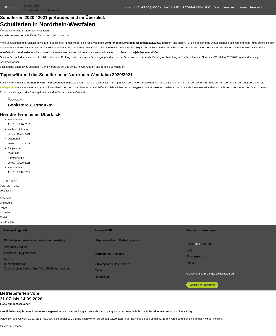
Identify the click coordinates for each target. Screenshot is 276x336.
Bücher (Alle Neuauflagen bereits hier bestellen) (34, 240)
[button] (268, 7)
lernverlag (86, 87)
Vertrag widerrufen (202, 284)
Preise (190, 243)
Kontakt (191, 262)
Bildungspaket (195, 256)
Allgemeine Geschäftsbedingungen (117, 240)
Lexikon (9, 259)
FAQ (189, 250)
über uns (206, 243)
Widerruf (100, 270)
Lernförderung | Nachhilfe (20, 253)
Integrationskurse (15, 263)
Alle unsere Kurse (15, 246)
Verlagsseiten (8, 87)
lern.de (31, 5)
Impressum (102, 276)
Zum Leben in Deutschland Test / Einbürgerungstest (37, 268)
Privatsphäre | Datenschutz (112, 264)
